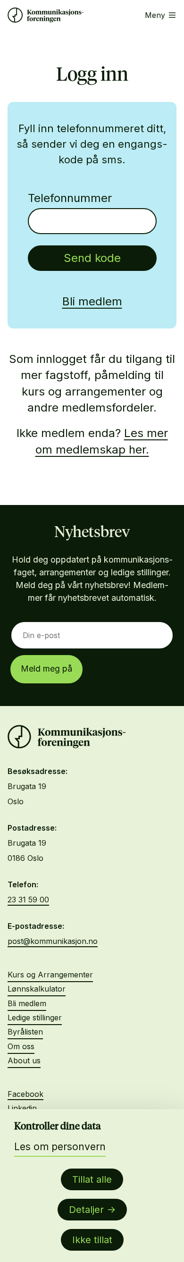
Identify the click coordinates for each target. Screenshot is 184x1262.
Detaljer (86, 1209)
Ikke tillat (92, 1239)
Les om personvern (60, 1147)
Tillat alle (92, 1179)
